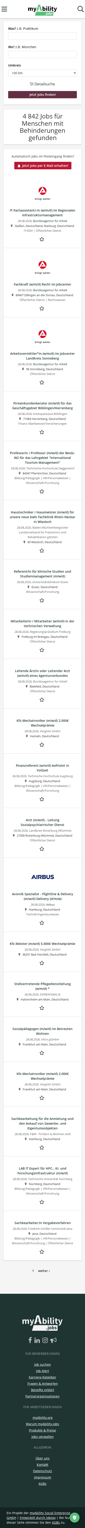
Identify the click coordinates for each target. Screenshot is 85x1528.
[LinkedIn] (37, 1340)
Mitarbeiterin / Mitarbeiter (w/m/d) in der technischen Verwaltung (42, 623)
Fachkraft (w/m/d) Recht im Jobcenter (42, 284)
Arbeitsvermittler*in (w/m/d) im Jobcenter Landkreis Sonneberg (42, 355)
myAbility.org (43, 1417)
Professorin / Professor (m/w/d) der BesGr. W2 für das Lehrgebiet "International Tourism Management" (42, 458)
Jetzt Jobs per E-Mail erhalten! (45, 165)
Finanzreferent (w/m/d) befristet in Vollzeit (42, 767)
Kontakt (42, 1464)
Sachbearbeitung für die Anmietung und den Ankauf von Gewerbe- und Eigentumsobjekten (42, 1123)
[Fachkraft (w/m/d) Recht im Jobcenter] (42, 267)
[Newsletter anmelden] (53, 1340)
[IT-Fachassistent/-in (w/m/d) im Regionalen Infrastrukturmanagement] (42, 193)
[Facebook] (31, 1340)
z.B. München (22, 47)
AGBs (42, 1483)
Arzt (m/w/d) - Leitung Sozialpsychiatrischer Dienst (42, 822)
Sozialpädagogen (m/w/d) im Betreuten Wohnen (42, 1031)
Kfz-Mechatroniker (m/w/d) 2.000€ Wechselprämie (43, 722)
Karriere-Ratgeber (42, 1377)
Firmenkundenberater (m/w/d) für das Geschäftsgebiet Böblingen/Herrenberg (42, 405)
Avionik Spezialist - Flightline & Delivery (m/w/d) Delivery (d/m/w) (42, 896)
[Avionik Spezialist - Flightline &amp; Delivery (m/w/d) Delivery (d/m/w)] (42, 877)
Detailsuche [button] (44, 83)
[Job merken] (42, 238)
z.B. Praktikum (23, 28)
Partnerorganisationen (42, 1396)
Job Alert (42, 1371)
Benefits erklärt (42, 1390)
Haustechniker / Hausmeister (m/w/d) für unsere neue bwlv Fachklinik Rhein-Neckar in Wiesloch (42, 517)
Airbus (50, 905)
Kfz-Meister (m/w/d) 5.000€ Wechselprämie (42, 943)
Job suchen (42, 1364)
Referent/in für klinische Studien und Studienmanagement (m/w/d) (42, 573)
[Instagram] (45, 1340)
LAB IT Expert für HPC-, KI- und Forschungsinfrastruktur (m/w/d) (42, 1170)
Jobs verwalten (43, 1436)
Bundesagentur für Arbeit (50, 221)
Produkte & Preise (42, 1430)
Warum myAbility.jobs (42, 1424)
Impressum (42, 1477)
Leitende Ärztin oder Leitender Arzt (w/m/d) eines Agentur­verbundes (42, 673)
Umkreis (14, 65)
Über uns (43, 1458)
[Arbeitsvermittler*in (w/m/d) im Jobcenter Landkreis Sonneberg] (42, 336)
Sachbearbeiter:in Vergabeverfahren (43, 1223)
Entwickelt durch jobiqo (38, 1518)
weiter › (44, 1271)
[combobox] (42, 36)
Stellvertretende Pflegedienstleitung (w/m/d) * (42, 986)
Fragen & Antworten (42, 1383)
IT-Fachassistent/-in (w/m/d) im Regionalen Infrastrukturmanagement (42, 212)
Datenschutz (42, 1471)
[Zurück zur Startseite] (42, 9)
